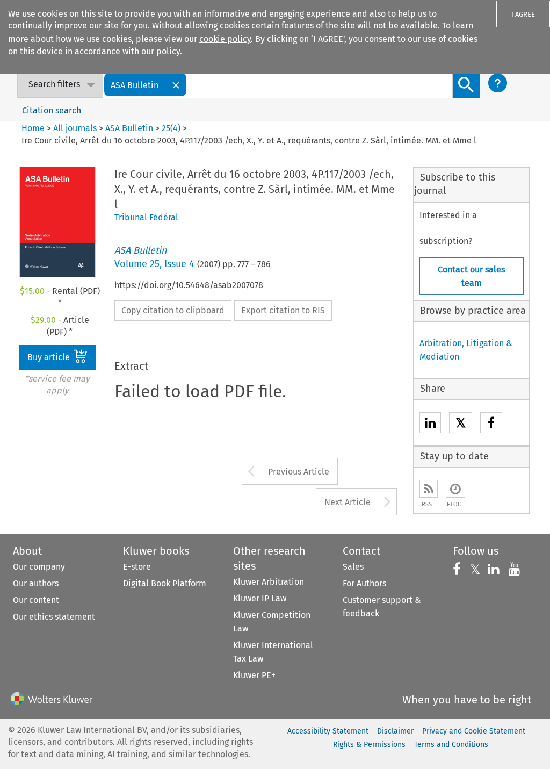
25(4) (171, 128)
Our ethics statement (54, 617)
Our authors (36, 583)
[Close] (176, 85)
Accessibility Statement (327, 731)
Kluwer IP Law (259, 598)
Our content (36, 600)
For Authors (364, 583)
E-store (137, 567)
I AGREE (523, 14)
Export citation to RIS (283, 310)
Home (33, 128)
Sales (353, 567)
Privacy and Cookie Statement (473, 731)
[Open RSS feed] (428, 489)
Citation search (51, 110)
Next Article (347, 502)
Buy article (49, 357)
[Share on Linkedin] (430, 424)
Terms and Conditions (451, 744)
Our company (39, 567)
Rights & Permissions (369, 744)
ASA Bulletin (129, 128)
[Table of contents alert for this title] (455, 489)
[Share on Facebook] (491, 424)
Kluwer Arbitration (268, 582)
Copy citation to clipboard (173, 310)
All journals (76, 128)
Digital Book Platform (164, 583)
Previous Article (298, 471)
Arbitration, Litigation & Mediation (465, 350)
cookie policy (225, 39)
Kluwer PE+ (254, 675)
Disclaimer (395, 731)
